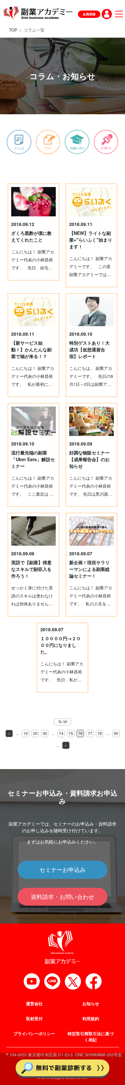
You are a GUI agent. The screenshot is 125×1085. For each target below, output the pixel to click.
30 (45, 733)
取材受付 (34, 1018)
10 (25, 733)
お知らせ (90, 1003)
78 (99, 733)
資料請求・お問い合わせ (62, 897)
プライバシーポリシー (34, 1033)
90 (116, 733)
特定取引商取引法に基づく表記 (90, 1037)
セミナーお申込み (62, 869)
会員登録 (89, 14)
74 (61, 733)
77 (90, 733)
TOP (13, 30)
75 (71, 733)
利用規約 (90, 1018)
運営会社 (34, 1003)
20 (35, 733)
